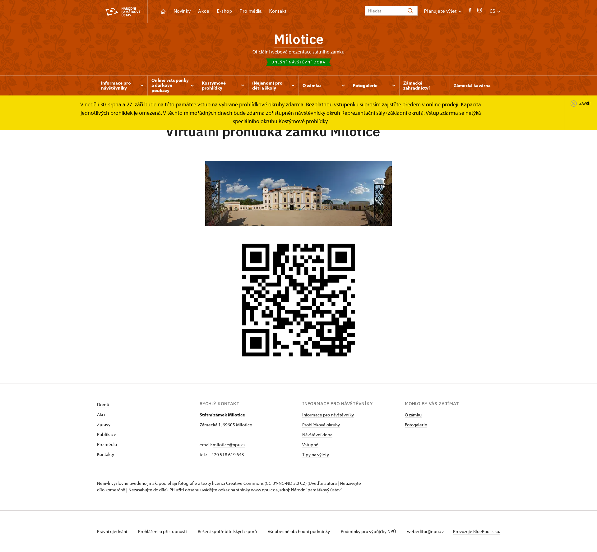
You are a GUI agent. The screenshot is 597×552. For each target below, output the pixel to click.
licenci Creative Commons (238, 483)
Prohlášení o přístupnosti (163, 531)
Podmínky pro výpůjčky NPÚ (369, 531)
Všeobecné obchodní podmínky (299, 531)
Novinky (182, 11)
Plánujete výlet (441, 11)
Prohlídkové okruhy (321, 425)
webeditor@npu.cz (425, 531)
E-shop (224, 11)
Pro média (250, 11)
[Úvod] (163, 11)
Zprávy (103, 424)
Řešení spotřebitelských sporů (228, 531)
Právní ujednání (112, 531)
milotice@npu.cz (229, 445)
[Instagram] (479, 12)
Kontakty (105, 454)
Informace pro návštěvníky (328, 415)
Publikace (106, 434)
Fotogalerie (416, 425)
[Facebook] (470, 12)
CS (493, 11)
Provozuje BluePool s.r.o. (476, 531)
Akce (203, 11)
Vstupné (310, 445)
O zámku (413, 415)
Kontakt (278, 11)
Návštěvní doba (317, 435)
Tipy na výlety (315, 454)
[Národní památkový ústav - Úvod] (123, 11)
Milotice (298, 39)
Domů (103, 404)
